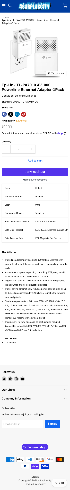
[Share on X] (10, 114)
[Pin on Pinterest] (23, 114)
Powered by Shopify (35, 484)
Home (5, 17)
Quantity (6, 141)
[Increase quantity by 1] (31, 149)
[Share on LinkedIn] (17, 114)
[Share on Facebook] (4, 114)
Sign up (52, 423)
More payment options (35, 179)
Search (35, 476)
